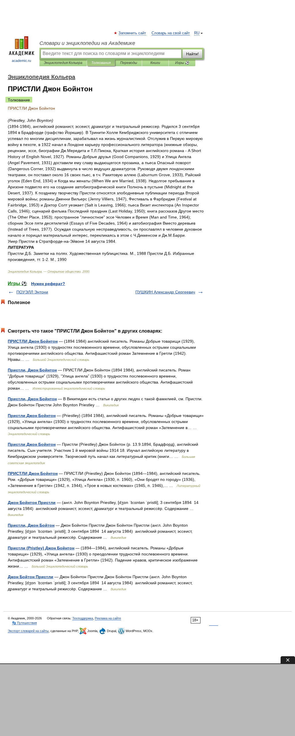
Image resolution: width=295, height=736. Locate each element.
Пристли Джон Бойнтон (32, 415)
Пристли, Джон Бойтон (31, 525)
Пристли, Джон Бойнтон (32, 370)
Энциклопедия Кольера (63, 63)
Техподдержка (82, 618)
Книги (155, 63)
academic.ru (21, 61)
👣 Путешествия (24, 623)
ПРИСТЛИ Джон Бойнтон (33, 341)
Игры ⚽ (182, 63)
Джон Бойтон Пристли (30, 576)
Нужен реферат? (48, 283)
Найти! (192, 54)
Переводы (128, 63)
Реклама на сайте (108, 618)
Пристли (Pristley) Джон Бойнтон (41, 548)
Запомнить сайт (132, 33)
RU (196, 33)
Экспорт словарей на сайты (28, 631)
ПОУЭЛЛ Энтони (32, 292)
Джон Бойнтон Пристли (32, 502)
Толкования (101, 63)
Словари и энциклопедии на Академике (87, 43)
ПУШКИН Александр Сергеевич (165, 292)
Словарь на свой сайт (171, 33)
